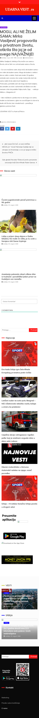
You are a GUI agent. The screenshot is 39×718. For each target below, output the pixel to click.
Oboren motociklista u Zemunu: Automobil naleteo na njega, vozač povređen (17, 470)
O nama (4, 708)
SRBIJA (6, 593)
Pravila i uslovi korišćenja (11, 703)
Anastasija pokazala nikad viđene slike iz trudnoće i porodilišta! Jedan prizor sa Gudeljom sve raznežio (19, 276)
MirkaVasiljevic (11, 122)
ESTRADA (4, 27)
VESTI (9, 585)
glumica (4, 122)
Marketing (5, 698)
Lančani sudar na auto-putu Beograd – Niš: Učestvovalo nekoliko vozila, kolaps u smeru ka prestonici (19, 403)
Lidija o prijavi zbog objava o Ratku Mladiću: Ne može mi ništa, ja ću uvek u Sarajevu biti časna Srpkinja (19, 238)
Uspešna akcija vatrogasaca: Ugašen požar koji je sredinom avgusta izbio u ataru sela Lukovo (18, 438)
